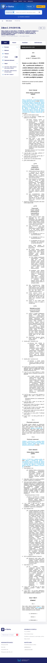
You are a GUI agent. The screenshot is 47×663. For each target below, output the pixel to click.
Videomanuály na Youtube (8, 634)
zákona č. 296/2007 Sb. (27, 465)
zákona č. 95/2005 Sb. (35, 103)
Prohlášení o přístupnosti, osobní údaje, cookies (34, 636)
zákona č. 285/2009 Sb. (31, 108)
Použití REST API (4, 649)
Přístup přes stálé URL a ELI (6, 652)
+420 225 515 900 (28, 649)
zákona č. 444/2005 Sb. (38, 104)
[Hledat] (40, 12)
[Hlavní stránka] (2, 20)
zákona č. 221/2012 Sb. (35, 110)
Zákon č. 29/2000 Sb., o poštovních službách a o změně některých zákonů (33, 100)
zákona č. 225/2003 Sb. (34, 102)
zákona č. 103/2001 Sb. (34, 461)
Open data (3, 647)
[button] (5, 42)
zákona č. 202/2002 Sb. (35, 463)
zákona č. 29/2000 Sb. (36, 428)
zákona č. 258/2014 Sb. (37, 112)
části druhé (38, 607)
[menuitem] (30, 6)
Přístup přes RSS (4, 644)
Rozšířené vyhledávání (25, 16)
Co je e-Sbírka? (27, 631)
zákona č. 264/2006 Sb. (28, 106)
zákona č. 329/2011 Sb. (34, 109)
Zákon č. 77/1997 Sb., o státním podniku (32, 459)
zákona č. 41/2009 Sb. (29, 107)
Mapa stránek (27, 638)
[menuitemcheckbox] (10, 57)
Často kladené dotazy (28, 634)
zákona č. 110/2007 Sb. (38, 464)
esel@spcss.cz (27, 647)
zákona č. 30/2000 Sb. (31, 460)
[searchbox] (26, 12)
